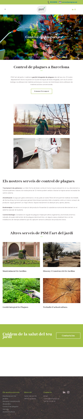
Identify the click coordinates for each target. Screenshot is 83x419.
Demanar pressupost (41, 91)
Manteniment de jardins (14, 271)
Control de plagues (10, 406)
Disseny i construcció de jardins (59, 271)
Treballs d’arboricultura (55, 307)
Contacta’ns (68, 335)
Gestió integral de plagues (15, 307)
